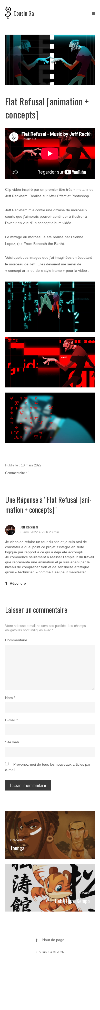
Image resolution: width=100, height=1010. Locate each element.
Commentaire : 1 (17, 473)
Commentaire (16, 640)
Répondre (18, 583)
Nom (10, 698)
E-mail (11, 720)
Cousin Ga (24, 13)
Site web (12, 742)
